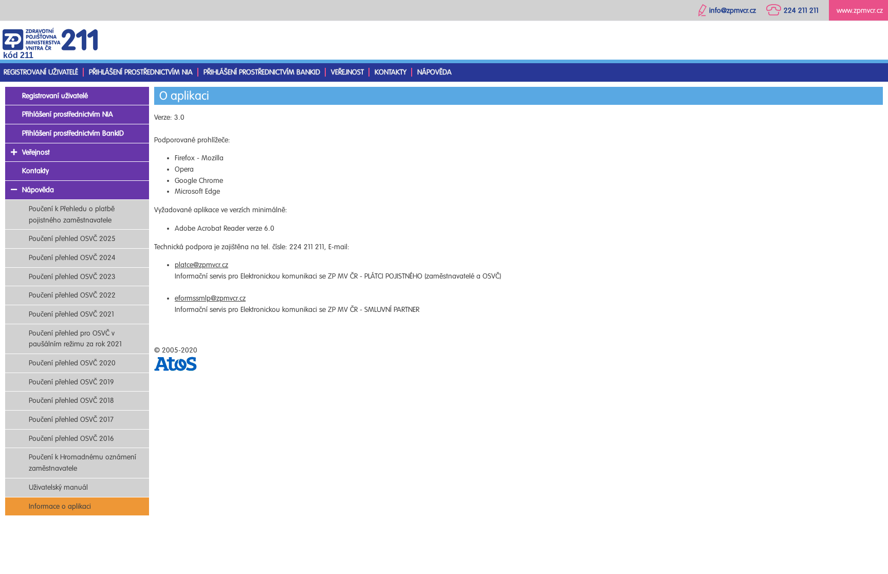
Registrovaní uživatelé (41, 72)
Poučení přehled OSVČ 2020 (72, 363)
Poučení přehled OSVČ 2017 (71, 419)
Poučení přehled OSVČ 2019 (71, 382)
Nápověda (434, 72)
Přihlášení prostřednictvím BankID (261, 72)
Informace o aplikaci (60, 506)
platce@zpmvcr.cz (201, 265)
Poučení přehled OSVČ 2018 (71, 400)
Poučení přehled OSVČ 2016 (71, 438)
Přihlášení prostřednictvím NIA (141, 72)
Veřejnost (347, 72)
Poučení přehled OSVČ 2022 (72, 295)
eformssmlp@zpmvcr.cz (210, 298)
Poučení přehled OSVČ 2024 (72, 257)
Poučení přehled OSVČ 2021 (71, 314)
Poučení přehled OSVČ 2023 (72, 276)
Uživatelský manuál (58, 487)
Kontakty (390, 72)
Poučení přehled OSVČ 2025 (72, 238)
